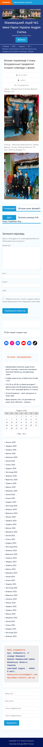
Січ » (24, 434)
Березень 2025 (11, 491)
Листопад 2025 (11, 472)
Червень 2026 (11, 446)
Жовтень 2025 (11, 476)
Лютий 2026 (10, 461)
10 (26, 419)
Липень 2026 (11, 442)
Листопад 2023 (11, 547)
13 (7, 422)
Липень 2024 (11, 517)
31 (26, 428)
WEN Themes (28, 744)
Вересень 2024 (11, 513)
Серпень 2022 (11, 599)
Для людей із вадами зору (16, 332)
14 (12, 422)
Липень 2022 (11, 603)
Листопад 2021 (11, 633)
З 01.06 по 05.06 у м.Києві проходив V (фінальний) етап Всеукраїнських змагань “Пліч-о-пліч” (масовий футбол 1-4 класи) (22, 386)
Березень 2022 (11, 618)
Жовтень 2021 (11, 636)
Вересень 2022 (11, 595)
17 (26, 422)
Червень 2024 (11, 521)
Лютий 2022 (10, 621)
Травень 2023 (11, 565)
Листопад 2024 (11, 506)
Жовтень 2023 (11, 550)
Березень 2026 (11, 457)
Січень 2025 (10, 498)
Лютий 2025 (10, 494)
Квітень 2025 (11, 487)
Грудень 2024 (11, 502)
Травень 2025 (11, 483)
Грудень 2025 (11, 468)
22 (16, 425)
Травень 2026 (11, 450)
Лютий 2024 (10, 536)
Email (5, 282)
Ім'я (4, 273)
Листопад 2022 (11, 588)
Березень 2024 (11, 532)
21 (12, 425)
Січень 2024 (10, 539)
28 (12, 428)
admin (23, 80)
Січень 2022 (10, 625)
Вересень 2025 (11, 480)
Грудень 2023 (11, 543)
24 (26, 425)
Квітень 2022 (11, 614)
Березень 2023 (11, 573)
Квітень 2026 (11, 453)
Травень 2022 (11, 610)
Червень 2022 (11, 606)
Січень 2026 (10, 465)
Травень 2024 (11, 524)
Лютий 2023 (10, 577)
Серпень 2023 (11, 558)
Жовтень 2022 (11, 591)
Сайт (4, 290)
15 (16, 422)
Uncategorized (22, 85)
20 (7, 425)
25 (31, 425)
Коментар (6, 245)
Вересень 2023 (11, 554)
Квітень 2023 (11, 569)
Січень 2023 (10, 580)
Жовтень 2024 (11, 509)
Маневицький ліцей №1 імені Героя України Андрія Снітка (21, 27)
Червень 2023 (11, 562)
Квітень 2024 (11, 528)
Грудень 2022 (11, 584)
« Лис (19, 434)
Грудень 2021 (11, 629)
